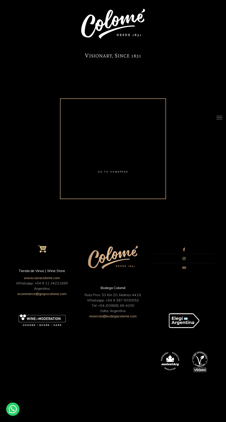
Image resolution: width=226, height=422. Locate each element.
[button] (12, 409)
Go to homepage (113, 171)
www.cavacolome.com (42, 278)
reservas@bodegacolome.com (113, 316)
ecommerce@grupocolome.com (41, 294)
